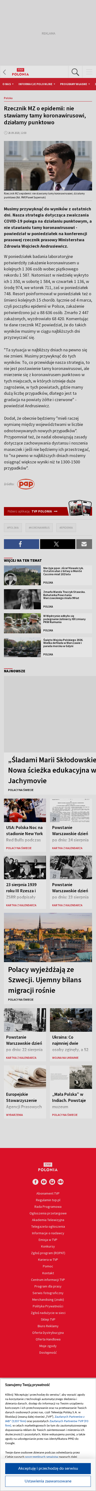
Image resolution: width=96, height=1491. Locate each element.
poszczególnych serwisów (41, 1456)
